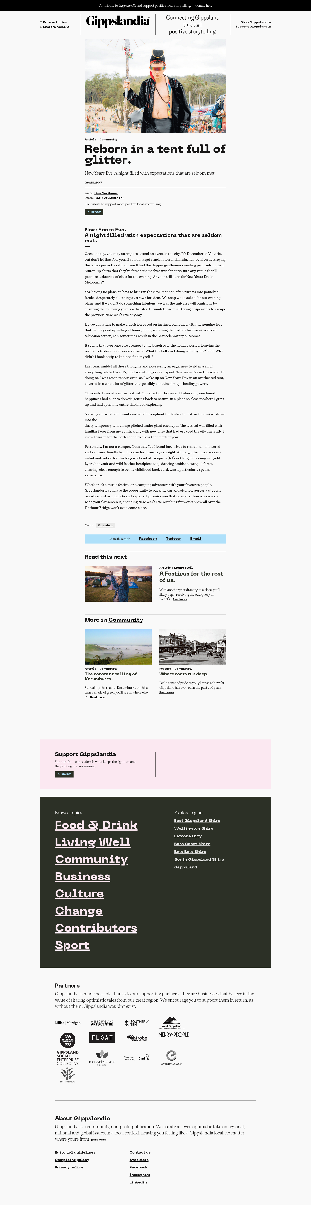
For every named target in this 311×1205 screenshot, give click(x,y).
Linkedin (138, 1182)
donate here (204, 5)
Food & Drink (96, 825)
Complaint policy (72, 1160)
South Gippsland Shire (199, 860)
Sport (72, 945)
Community (109, 140)
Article (90, 140)
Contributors (96, 928)
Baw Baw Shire (190, 852)
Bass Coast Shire (192, 844)
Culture (79, 894)
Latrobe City (188, 836)
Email (196, 539)
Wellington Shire (193, 829)
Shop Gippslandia (256, 22)
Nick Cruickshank (109, 198)
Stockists (139, 1160)
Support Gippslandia (253, 26)
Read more (180, 599)
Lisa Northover (106, 193)
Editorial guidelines (75, 1152)
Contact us (140, 1152)
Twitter (173, 539)
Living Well (93, 843)
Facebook (148, 539)
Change (79, 911)
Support (94, 212)
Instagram (140, 1175)
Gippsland (105, 525)
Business (82, 877)
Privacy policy (69, 1167)
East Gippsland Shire (197, 821)
